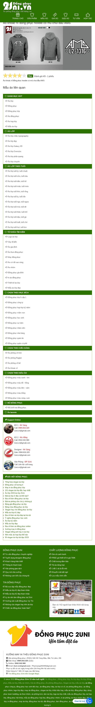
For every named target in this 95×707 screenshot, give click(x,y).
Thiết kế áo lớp (13, 283)
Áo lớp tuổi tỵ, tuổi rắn (16, 196)
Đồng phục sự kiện (15, 323)
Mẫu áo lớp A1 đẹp (12, 512)
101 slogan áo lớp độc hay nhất (17, 490)
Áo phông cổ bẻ (14, 363)
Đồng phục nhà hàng (16, 333)
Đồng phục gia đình (15, 272)
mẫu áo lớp (79, 683)
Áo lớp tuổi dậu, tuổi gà (16, 217)
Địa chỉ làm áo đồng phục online (18, 526)
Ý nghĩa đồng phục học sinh (16, 518)
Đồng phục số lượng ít (14, 485)
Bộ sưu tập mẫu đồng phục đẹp (18, 587)
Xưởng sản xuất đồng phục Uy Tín (19, 601)
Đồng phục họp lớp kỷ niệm (18, 307)
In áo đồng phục (14, 278)
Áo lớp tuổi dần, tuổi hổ (16, 181)
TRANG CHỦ (17, 18)
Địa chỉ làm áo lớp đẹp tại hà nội (18, 515)
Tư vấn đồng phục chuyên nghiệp (18, 554)
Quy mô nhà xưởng (13, 572)
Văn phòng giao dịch (13, 568)
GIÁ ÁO (55, 18)
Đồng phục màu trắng (16, 393)
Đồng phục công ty (15, 302)
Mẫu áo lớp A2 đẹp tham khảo (17, 594)
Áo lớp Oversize (14, 151)
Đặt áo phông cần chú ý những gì (18, 501)
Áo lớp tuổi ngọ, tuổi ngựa (18, 202)
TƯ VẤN (76, 18)
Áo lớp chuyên (13, 161)
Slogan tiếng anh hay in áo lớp (17, 532)
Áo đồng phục (13, 116)
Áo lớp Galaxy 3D (14, 146)
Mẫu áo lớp (12, 126)
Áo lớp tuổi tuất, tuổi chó (17, 222)
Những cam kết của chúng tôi (17, 576)
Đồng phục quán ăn (15, 338)
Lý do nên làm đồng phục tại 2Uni (18, 597)
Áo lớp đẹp (12, 141)
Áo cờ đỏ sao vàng (15, 262)
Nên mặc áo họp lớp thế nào (16, 535)
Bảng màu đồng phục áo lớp (16, 507)
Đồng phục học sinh (15, 318)
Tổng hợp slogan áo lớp (14, 482)
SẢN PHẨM (32, 18)
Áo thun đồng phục (15, 252)
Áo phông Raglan (14, 358)
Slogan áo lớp (68, 683)
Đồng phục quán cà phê (17, 343)
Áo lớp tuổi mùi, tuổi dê (16, 207)
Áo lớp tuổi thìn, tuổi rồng (17, 191)
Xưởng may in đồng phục (15, 529)
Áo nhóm (11, 267)
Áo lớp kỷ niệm (11, 521)
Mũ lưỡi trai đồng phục (16, 407)
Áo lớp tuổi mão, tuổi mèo (18, 186)
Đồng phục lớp (13, 111)
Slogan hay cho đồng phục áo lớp (18, 510)
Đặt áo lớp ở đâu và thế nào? (16, 496)
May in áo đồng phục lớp (15, 487)
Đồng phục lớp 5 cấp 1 (16, 297)
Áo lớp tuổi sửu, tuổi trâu (17, 176)
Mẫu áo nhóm (23, 683)
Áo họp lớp (12, 121)
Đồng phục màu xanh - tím (18, 378)
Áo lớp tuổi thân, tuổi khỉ (17, 212)
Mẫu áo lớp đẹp (14, 288)
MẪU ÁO (44, 18)
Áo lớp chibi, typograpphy (17, 136)
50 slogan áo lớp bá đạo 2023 (17, 537)
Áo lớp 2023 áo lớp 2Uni (14, 493)
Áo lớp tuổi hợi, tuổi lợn (17, 227)
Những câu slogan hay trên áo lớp (19, 604)
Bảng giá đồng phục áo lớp (15, 504)
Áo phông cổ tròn (14, 353)
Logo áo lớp (12, 237)
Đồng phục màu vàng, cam (18, 398)
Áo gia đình (12, 247)
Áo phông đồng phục (54, 683)
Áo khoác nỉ (12, 368)
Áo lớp (10, 101)
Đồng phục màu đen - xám (18, 388)
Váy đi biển (12, 242)
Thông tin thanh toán (13, 565)
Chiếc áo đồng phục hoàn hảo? (17, 608)
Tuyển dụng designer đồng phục (18, 558)
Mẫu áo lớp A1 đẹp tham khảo (17, 590)
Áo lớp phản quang (15, 156)
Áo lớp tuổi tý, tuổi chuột (17, 171)
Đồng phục (12, 106)
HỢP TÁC (88, 18)
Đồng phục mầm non (16, 313)
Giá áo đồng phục (37, 683)
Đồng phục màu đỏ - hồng (18, 383)
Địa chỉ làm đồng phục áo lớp (16, 498)
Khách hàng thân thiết (14, 561)
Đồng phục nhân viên (16, 328)
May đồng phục (13, 257)
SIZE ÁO (65, 18)
